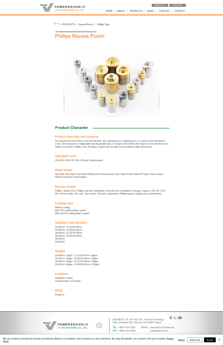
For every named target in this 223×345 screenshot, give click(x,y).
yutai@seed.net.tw (159, 330)
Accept (210, 339)
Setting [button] (181, 339)
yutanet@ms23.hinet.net (162, 327)
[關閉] (219, 340)
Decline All (195, 339)
